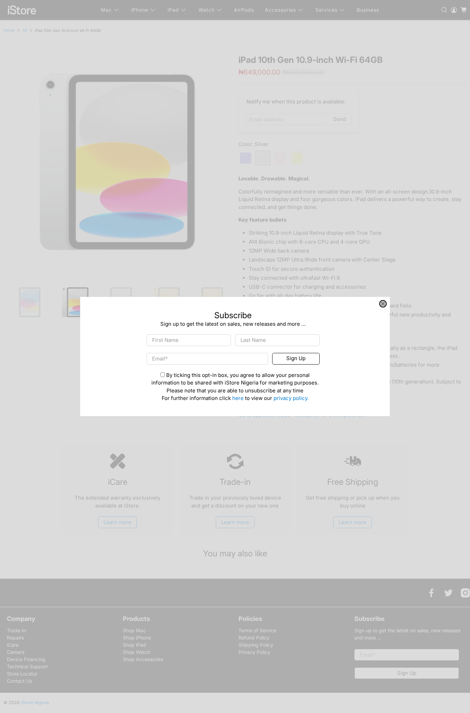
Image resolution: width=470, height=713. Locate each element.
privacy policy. (291, 398)
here (238, 398)
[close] (383, 303)
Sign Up (296, 358)
